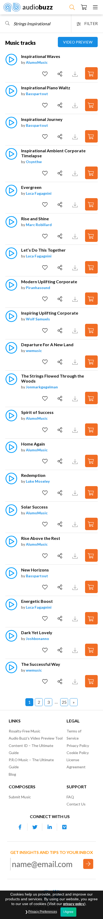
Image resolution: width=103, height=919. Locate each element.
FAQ (70, 797)
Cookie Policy (78, 752)
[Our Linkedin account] (49, 827)
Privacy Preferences (42, 911)
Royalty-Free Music (24, 731)
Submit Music (20, 797)
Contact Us (76, 804)
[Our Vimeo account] (64, 827)
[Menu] (95, 6)
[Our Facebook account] (20, 827)
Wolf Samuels (38, 319)
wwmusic (34, 350)
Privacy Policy (78, 745)
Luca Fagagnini (39, 193)
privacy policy (73, 904)
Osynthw (34, 161)
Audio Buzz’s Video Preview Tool (36, 738)
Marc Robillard (39, 224)
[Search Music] (72, 6)
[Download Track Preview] (76, 73)
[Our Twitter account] (34, 827)
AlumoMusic (37, 62)
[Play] (11, 62)
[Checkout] (84, 6)
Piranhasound (38, 287)
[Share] (60, 74)
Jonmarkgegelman (42, 387)
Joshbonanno (37, 638)
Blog (12, 774)
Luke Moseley (38, 481)
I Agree (68, 912)
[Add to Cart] (91, 73)
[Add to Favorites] (46, 74)
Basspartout (37, 93)
